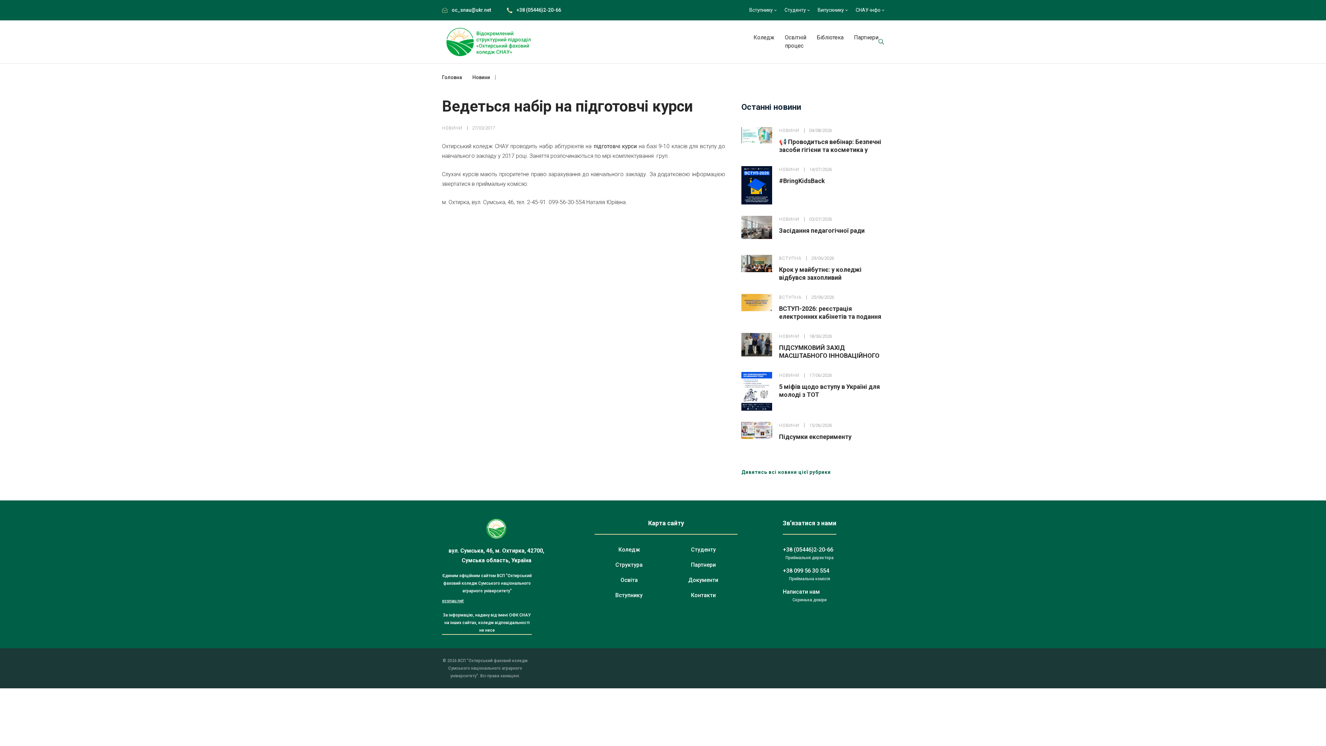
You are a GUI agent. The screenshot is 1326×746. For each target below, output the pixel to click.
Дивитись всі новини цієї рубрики (786, 472)
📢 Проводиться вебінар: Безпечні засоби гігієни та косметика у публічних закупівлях (830, 149)
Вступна (790, 258)
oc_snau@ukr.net (471, 10)
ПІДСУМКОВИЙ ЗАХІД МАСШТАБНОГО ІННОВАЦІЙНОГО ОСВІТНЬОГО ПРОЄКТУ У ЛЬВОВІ (829, 355)
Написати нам (801, 592)
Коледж (764, 37)
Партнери (866, 37)
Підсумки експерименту (815, 436)
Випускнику (831, 10)
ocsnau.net (453, 601)
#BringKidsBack (802, 180)
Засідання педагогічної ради (822, 230)
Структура (629, 565)
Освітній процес (795, 41)
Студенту (795, 10)
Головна (452, 77)
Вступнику (761, 10)
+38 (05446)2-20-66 (539, 10)
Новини (452, 128)
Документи (703, 580)
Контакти (703, 595)
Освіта (629, 580)
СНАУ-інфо (868, 10)
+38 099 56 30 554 (806, 570)
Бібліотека (830, 37)
